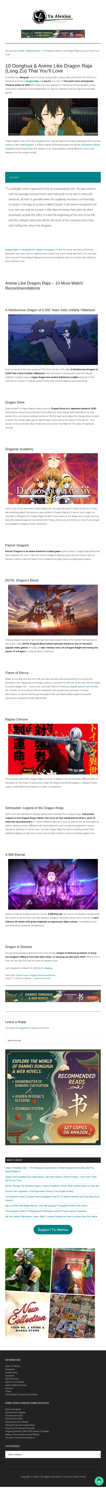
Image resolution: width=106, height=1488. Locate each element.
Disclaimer (9, 1376)
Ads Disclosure (11, 1379)
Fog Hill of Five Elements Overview (20, 1428)
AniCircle (9, 1388)
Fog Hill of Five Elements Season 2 (20, 1438)
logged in (23, 1028)
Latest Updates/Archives (15, 1385)
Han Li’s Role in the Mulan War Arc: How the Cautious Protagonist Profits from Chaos (46, 1205)
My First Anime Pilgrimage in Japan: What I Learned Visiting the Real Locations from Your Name (51, 1216)
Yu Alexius (47, 968)
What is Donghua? (13, 1409)
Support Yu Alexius (53, 1230)
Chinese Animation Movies (16, 1422)
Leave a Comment (42, 978)
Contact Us (10, 1369)
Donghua (34, 975)
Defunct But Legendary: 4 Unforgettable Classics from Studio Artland (39, 1191)
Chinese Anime (22, 975)
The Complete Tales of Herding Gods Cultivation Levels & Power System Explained (45, 1211)
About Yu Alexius (12, 1366)
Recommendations (46, 975)
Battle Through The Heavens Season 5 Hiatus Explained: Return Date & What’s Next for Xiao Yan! (52, 1186)
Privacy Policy (11, 1372)
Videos (8, 1391)
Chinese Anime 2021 (14, 1416)
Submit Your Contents (14, 1382)
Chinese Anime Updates (15, 1412)
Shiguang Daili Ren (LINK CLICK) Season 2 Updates (27, 1431)
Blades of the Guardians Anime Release (22, 1434)
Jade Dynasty (27, 144)
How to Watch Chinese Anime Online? (21, 1394)
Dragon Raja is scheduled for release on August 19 (31, 249)
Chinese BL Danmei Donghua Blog (20, 1425)
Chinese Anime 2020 (14, 1419)
